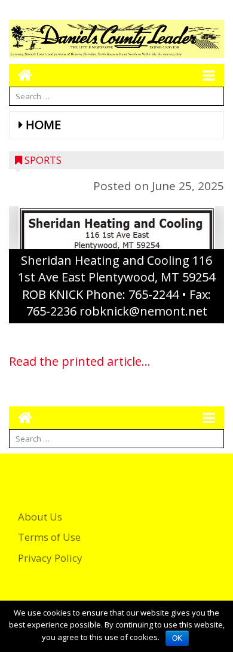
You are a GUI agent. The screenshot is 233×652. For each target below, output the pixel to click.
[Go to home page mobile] (20, 75)
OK (177, 638)
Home (43, 125)
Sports (43, 160)
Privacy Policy (50, 558)
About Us (40, 517)
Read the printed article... (80, 361)
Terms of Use (49, 537)
